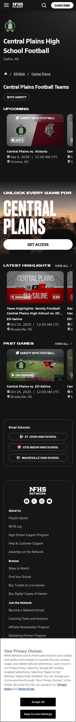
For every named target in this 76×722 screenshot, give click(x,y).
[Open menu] (6, 5)
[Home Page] (5, 73)
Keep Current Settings (38, 714)
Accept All (38, 702)
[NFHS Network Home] (18, 5)
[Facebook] (26, 501)
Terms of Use (26, 689)
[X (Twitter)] (34, 501)
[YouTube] (49, 501)
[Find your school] (44, 5)
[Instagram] (42, 501)
